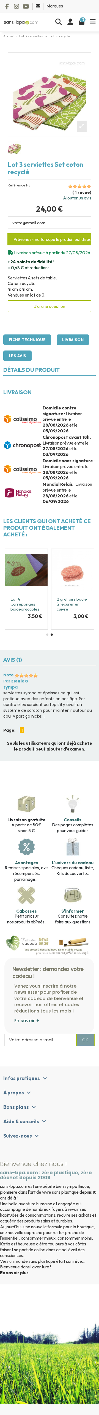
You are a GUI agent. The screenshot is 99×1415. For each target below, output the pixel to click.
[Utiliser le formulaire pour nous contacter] (38, 6)
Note (8, 675)
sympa (10, 687)
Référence (16, 185)
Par (15, 681)
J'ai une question (49, 306)
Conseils (72, 819)
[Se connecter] (70, 22)
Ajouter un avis (77, 198)
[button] (47, 634)
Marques (54, 6)
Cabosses (26, 911)
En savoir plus (14, 1272)
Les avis (17, 355)
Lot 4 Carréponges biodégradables (24, 604)
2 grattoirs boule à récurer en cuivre (72, 604)
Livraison (73, 339)
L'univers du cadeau (73, 862)
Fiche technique (27, 339)
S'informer (72, 911)
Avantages (26, 862)
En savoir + (26, 1020)
